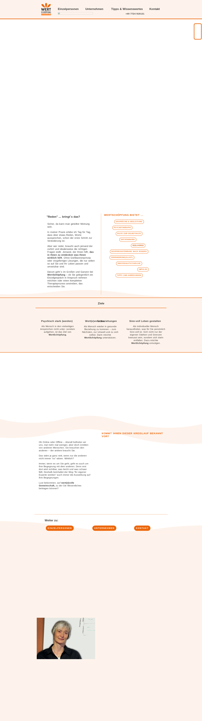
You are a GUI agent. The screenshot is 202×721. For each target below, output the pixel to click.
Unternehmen (94, 9)
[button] (129, 222)
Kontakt (154, 9)
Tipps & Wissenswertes (127, 9)
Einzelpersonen (68, 9)
